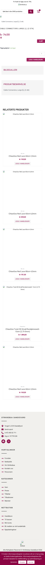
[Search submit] (30, 12)
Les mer (30, 562)
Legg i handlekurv (36, 60)
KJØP (41, 41)
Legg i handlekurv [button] (22, 164)
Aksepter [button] (22, 562)
